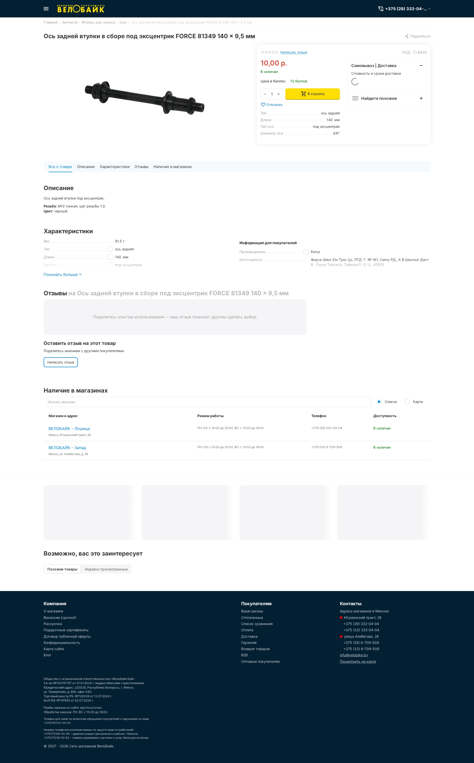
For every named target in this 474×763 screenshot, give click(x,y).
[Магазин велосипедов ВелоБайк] (81, 8)
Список (390, 401)
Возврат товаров (255, 649)
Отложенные (252, 617)
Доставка (249, 636)
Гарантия (249, 642)
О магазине (53, 611)
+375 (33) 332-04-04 (361, 630)
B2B (244, 655)
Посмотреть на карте (358, 661)
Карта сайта (54, 649)
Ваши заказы (252, 611)
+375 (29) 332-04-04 (361, 624)
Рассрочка (53, 624)
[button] (417, 36)
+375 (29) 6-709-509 (361, 642)
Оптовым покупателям (260, 661)
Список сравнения (257, 624)
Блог (47, 655)
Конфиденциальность (62, 642)
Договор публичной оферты (67, 636)
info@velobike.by (354, 655)
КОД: (407, 52)
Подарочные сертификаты (66, 630)
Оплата (247, 630)
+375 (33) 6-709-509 (361, 649)
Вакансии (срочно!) (60, 617)
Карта (417, 401)
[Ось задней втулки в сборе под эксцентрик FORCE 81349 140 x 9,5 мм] (145, 100)
